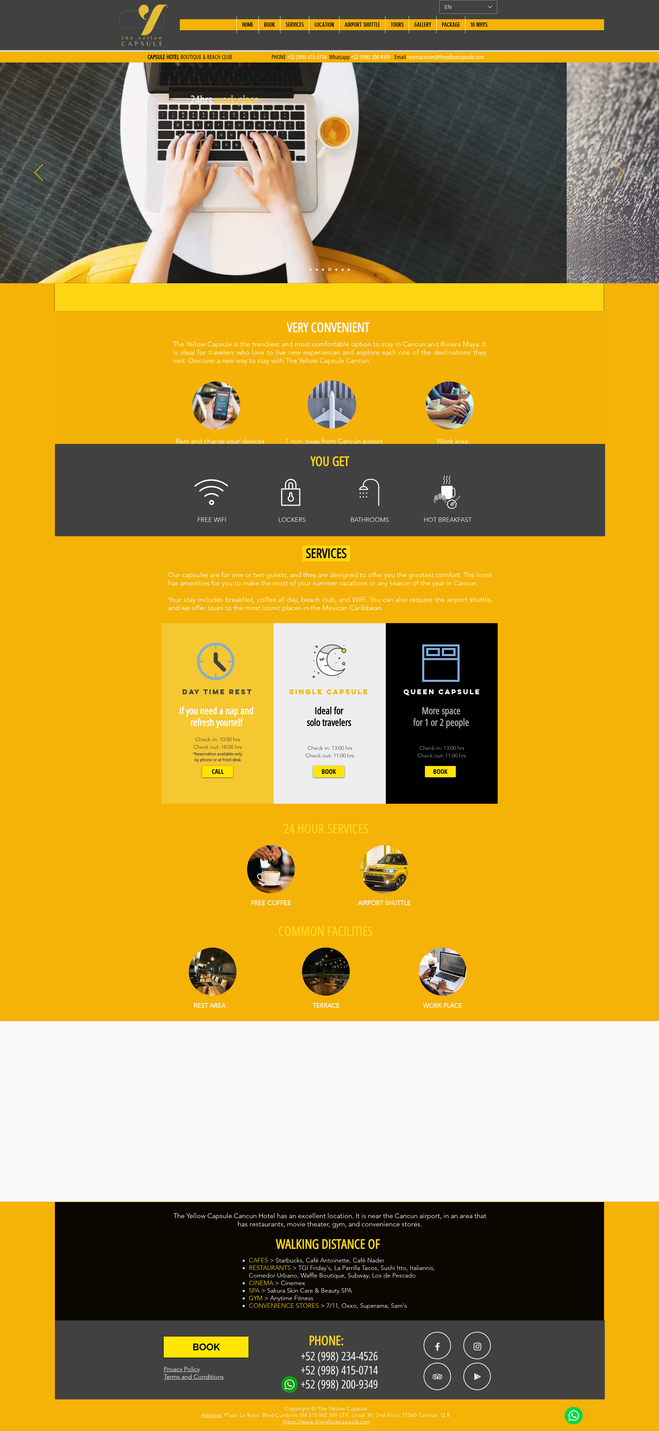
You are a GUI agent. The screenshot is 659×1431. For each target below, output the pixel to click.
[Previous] (38, 173)
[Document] (574, 1415)
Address (211, 1415)
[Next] (620, 173)
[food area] (343, 269)
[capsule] (317, 269)
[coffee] (335, 269)
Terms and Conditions (194, 1377)
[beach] (311, 269)
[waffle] (329, 269)
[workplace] (323, 269)
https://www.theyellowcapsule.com (327, 1421)
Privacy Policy (182, 1369)
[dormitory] (349, 269)
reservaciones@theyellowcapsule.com (445, 57)
